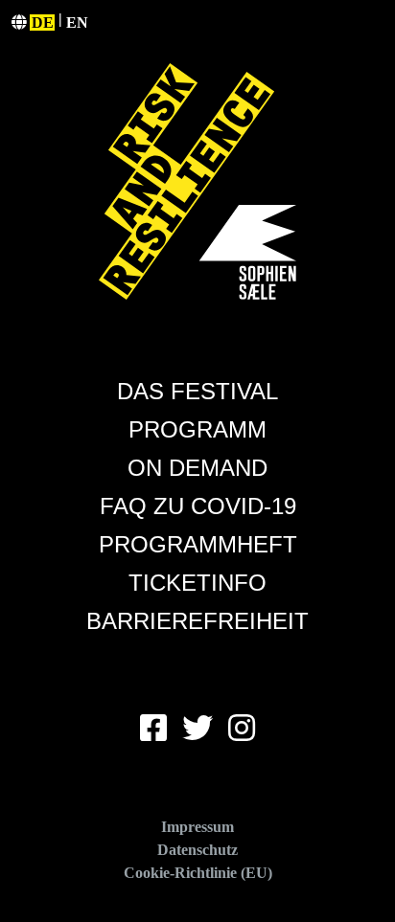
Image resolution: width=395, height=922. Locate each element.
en (77, 22)
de (43, 22)
